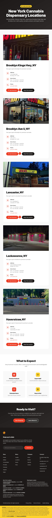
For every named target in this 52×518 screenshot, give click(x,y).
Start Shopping (19, 420)
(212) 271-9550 (13, 149)
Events (16, 462)
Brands (29, 459)
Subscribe (29, 447)
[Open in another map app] (20, 90)
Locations (17, 459)
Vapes (4, 472)
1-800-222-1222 (11, 511)
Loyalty (16, 457)
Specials (29, 462)
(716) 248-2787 (13, 276)
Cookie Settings (45, 503)
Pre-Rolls (5, 464)
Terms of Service (36, 503)
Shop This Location (28, 90)
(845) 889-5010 (13, 340)
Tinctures (5, 467)
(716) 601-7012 (13, 213)
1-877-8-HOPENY (10, 516)
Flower (4, 457)
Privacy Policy (28, 503)
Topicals (5, 469)
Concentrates (6, 462)
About (29, 457)
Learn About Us (32, 420)
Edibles (4, 459)
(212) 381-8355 (13, 86)
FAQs (16, 464)
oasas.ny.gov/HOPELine (21, 516)
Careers (29, 464)
